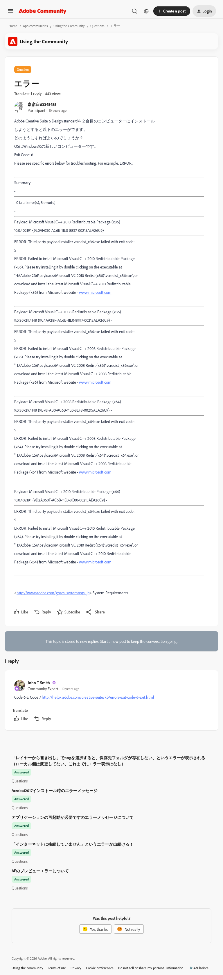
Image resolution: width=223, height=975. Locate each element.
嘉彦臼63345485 (42, 104)
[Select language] (146, 11)
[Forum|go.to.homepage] (42, 11)
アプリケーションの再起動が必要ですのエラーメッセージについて (73, 817)
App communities (35, 26)
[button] (10, 12)
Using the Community (69, 26)
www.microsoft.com (95, 292)
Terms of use (57, 968)
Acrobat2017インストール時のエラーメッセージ (55, 790)
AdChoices (200, 968)
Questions (97, 26)
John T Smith (39, 682)
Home (13, 26)
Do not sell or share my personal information (151, 968)
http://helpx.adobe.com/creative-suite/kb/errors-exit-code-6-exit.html (98, 697)
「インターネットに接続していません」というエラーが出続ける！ (73, 843)
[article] (111, 701)
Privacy (76, 968)
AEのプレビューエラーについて (40, 870)
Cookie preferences (100, 968)
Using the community (27, 968)
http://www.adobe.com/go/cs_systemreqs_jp (53, 592)
